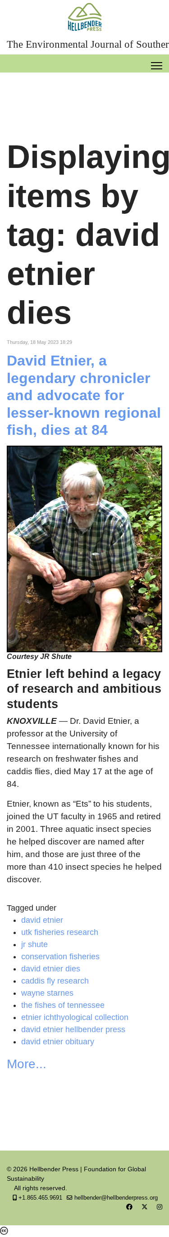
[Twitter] (145, 1206)
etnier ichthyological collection (74, 1017)
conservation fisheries (60, 956)
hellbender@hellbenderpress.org (116, 1198)
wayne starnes (47, 993)
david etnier (42, 920)
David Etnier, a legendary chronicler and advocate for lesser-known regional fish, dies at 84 (84, 395)
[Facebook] (129, 1206)
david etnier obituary (57, 1041)
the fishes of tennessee (63, 1005)
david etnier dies (50, 968)
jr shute (34, 944)
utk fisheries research (59, 932)
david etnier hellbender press (73, 1029)
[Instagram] (159, 1206)
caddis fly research (55, 980)
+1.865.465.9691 (40, 1198)
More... (26, 1064)
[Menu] (156, 65)
